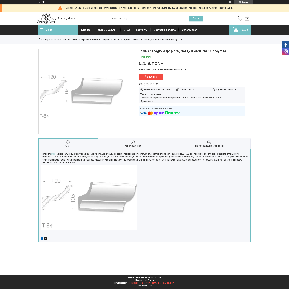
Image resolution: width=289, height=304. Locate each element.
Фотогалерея (189, 29)
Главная (85, 29)
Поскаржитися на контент (139, 283)
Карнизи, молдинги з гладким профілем (100, 39)
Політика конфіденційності (163, 283)
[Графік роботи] (247, 19)
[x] (45, 239)
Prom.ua (158, 277)
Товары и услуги (105, 29)
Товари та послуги (52, 39)
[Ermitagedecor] (46, 18)
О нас (127, 29)
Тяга (53, 154)
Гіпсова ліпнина (71, 39)
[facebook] (42, 239)
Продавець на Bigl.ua (144, 280)
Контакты (142, 29)
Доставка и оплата (165, 29)
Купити (153, 76)
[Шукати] (196, 18)
